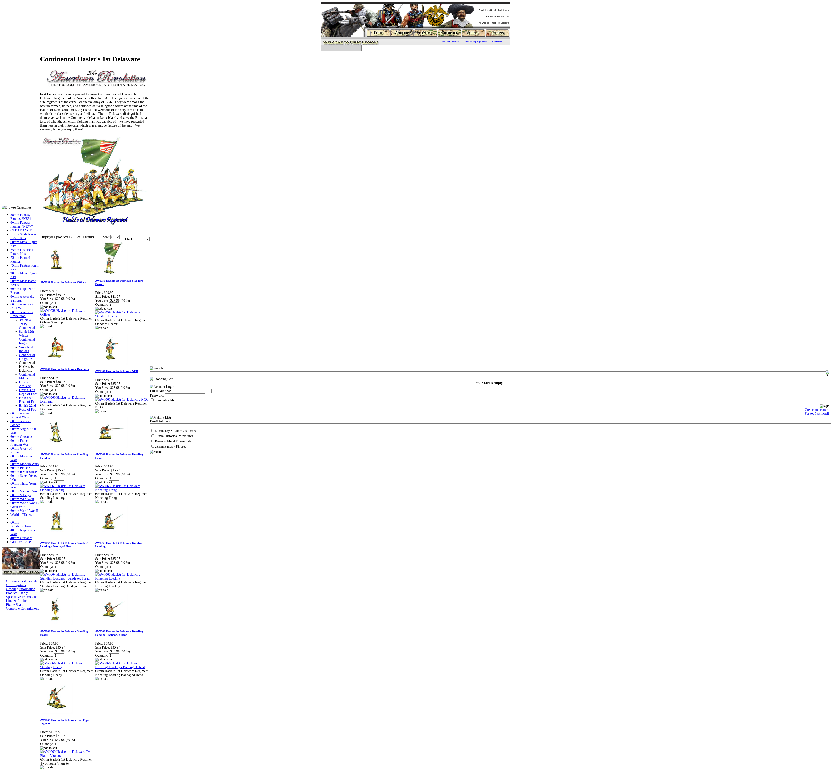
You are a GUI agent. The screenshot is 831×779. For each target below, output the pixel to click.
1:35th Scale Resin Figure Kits (23, 236)
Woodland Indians (26, 349)
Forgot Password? (817, 413)
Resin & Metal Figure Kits (173, 441)
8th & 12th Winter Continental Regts (27, 337)
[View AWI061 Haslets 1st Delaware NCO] (122, 399)
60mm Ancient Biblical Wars (20, 415)
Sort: (126, 235)
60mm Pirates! (20, 468)
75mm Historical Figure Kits (21, 251)
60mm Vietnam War (24, 491)
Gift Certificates (21, 542)
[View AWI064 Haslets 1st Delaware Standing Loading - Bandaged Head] (67, 578)
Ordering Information (20, 589)
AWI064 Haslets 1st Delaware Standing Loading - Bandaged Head (64, 544)
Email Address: (160, 391)
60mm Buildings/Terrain (22, 524)
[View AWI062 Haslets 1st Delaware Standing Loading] (67, 490)
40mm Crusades (21, 538)
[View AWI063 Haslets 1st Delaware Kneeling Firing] (122, 490)
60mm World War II (24, 510)
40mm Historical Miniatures (174, 436)
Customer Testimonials (21, 581)
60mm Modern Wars (24, 464)
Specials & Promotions (21, 597)
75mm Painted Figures (20, 259)
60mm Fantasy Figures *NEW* (21, 224)
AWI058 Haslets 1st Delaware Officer (63, 282)
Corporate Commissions (22, 608)
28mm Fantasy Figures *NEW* (21, 216)
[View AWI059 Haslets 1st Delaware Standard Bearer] (122, 316)
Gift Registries (16, 585)
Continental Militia (27, 376)
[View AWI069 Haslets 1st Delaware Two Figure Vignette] (67, 755)
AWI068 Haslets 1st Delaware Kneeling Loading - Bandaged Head (119, 633)
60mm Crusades (21, 436)
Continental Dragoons (27, 357)
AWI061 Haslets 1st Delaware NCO (116, 371)
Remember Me (164, 400)
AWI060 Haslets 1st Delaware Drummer (64, 369)
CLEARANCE (21, 230)
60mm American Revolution (21, 314)
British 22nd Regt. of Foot (28, 407)
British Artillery (25, 384)
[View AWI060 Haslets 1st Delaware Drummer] (67, 401)
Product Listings (17, 593)
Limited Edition (16, 600)
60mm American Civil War (21, 306)
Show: (105, 237)
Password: (157, 395)
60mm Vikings (20, 495)
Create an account (817, 409)
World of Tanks (21, 514)
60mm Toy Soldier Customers (175, 431)
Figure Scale (14, 604)
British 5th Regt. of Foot (28, 399)
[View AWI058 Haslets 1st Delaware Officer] (67, 314)
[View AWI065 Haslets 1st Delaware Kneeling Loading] (122, 578)
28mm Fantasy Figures (170, 446)
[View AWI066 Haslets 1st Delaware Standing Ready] (67, 667)
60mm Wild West (22, 499)
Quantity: (46, 303)
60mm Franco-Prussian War (20, 442)
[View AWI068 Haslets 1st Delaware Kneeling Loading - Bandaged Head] (122, 667)
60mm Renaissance (23, 472)
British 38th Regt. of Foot (28, 392)
